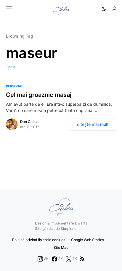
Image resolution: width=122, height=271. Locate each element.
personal (14, 86)
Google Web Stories (87, 240)
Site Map (61, 247)
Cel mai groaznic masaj (38, 94)
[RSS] (82, 259)
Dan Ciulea (29, 121)
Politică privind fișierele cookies (38, 240)
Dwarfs (81, 223)
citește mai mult (93, 124)
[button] (9, 9)
